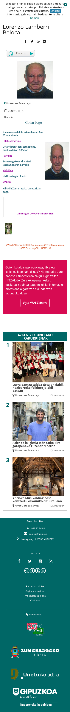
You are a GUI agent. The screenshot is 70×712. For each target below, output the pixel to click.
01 (17, 111)
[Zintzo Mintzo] (35, 629)
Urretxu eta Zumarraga (18, 103)
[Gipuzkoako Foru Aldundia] (35, 697)
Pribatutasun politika (35, 595)
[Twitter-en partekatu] (31, 41)
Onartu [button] (55, 11)
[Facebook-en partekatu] (25, 41)
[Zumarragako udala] (35, 651)
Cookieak (35, 600)
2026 (55, 395)
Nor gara (35, 553)
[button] (65, 5)
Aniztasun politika (35, 586)
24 (63, 450)
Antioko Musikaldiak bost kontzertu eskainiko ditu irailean (37, 499)
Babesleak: (35, 614)
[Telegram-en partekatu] (44, 41)
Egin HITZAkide (35, 303)
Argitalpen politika (35, 591)
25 (63, 395)
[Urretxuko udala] (35, 674)
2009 (11, 111)
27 (63, 505)
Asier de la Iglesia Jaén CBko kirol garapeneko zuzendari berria (37, 444)
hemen (34, 18)
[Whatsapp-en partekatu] (38, 41)
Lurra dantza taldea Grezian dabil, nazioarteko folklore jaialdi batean (38, 388)
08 (60, 395)
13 (22, 111)
